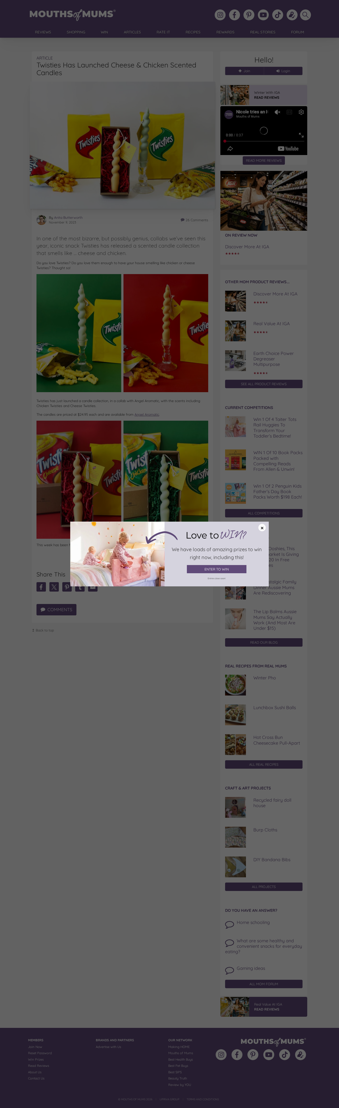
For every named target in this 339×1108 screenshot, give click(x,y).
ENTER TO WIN (216, 569)
